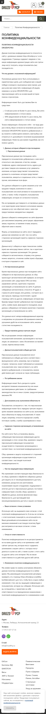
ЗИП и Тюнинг (8, 676)
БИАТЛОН (6, 669)
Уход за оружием (33, 688)
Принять (10, 708)
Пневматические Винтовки (33, 663)
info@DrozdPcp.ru (8, 646)
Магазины (6, 679)
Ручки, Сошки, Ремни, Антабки (33, 676)
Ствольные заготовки (30, 683)
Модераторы (7, 683)
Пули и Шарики (32, 672)
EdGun (4, 661)
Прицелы (30, 668)
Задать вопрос (10, 652)
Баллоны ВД (7, 665)
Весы (4, 672)
